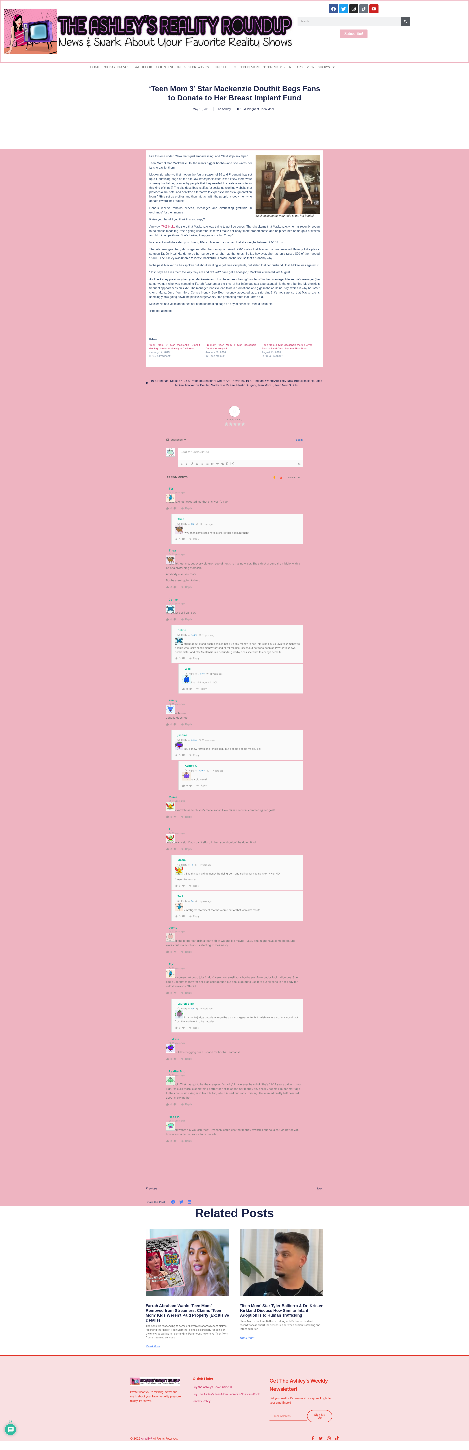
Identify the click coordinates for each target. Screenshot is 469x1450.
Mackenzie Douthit (197, 385)
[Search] (405, 21)
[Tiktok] (363, 8)
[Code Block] (217, 464)
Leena (173, 927)
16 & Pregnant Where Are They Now (269, 380)
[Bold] (181, 464)
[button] (173, 1202)
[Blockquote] (212, 464)
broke (168, 226)
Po (192, 864)
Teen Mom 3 (268, 109)
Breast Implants (304, 380)
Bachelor (142, 66)
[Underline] (191, 464)
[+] (232, 463)
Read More (153, 1346)
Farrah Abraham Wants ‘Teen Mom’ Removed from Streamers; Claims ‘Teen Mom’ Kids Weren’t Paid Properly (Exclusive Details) (187, 1312)
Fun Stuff (222, 66)
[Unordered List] (207, 464)
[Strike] (197, 464)
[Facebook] (333, 8)
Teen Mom (250, 66)
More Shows (318, 66)
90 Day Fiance (117, 66)
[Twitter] (343, 8)
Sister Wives (196, 66)
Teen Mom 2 (274, 66)
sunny (194, 740)
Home (95, 66)
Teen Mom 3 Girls (286, 385)
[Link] (222, 464)
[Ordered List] (202, 464)
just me (201, 770)
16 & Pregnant (249, 109)
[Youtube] (373, 8)
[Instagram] (353, 8)
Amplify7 (146, 1438)
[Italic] (186, 464)
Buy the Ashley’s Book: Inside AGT (214, 1387)
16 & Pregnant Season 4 (166, 380)
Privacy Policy (202, 1401)
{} (227, 463)
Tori (193, 524)
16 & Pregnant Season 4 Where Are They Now (214, 380)
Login (299, 439)
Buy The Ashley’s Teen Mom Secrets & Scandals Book (226, 1394)
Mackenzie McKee (223, 385)
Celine (194, 635)
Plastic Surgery (246, 385)
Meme (173, 797)
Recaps (296, 66)
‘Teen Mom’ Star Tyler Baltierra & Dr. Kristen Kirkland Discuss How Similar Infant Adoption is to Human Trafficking (281, 1310)
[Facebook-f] (313, 1438)
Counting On (168, 66)
